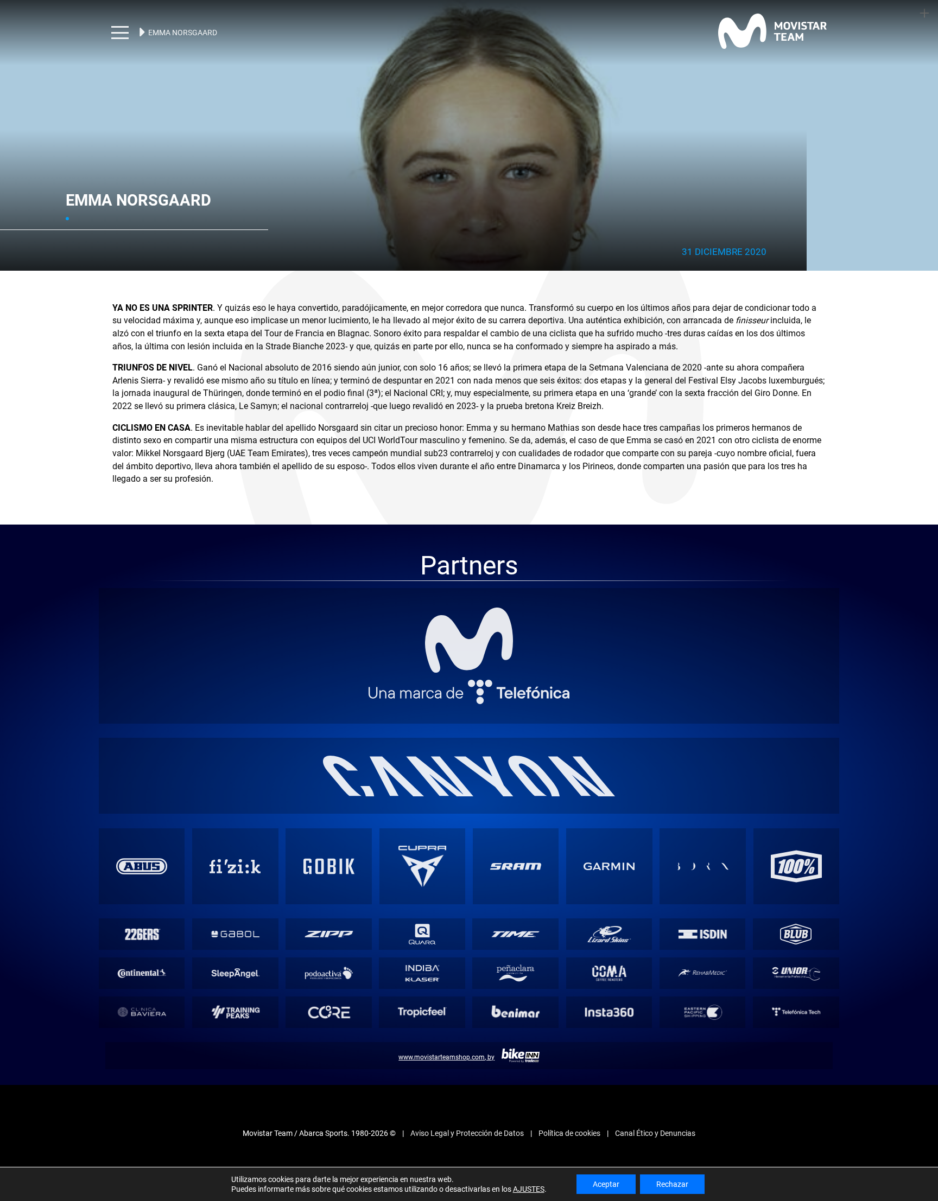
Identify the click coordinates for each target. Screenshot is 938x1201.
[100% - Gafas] (796, 838)
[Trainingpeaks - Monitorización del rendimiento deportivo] (235, 984)
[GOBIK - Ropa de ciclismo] (329, 838)
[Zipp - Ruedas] (328, 907)
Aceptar (606, 1184)
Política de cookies (569, 1106)
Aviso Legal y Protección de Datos (467, 1106)
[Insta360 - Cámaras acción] (609, 984)
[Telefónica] (469, 665)
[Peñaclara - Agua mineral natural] (515, 946)
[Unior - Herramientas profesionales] (796, 946)
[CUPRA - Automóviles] (422, 838)
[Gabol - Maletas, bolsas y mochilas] (235, 907)
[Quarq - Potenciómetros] (422, 907)
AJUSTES (528, 1189)
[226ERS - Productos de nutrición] (141, 907)
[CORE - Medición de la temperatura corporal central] (328, 984)
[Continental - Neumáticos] (141, 946)
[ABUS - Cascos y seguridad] (141, 838)
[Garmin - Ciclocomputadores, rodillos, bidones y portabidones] (609, 838)
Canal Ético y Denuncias (655, 1106)
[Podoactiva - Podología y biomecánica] (328, 946)
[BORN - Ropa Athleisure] (703, 838)
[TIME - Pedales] (515, 907)
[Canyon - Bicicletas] (469, 748)
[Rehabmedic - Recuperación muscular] (702, 946)
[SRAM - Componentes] (515, 838)
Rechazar (672, 1184)
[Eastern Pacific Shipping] (702, 984)
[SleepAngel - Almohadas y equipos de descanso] (235, 946)
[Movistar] (469, 613)
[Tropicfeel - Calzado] (422, 984)
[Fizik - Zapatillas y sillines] (235, 838)
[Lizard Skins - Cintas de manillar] (609, 907)
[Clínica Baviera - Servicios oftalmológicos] (141, 984)
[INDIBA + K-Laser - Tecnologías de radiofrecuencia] (422, 946)
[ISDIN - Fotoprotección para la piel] (702, 907)
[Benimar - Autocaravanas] (515, 984)
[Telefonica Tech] (796, 984)
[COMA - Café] (609, 946)
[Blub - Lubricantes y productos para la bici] (796, 907)
